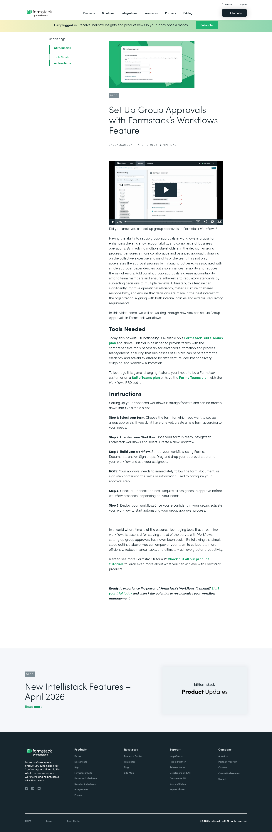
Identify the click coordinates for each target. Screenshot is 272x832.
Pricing (187, 13)
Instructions (62, 63)
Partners (170, 13)
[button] (89, 12)
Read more (34, 707)
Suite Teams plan (146, 378)
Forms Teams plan (194, 378)
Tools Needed (62, 57)
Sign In (243, 4)
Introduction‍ (62, 48)
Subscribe (207, 25)
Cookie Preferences (229, 773)
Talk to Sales (234, 13)
